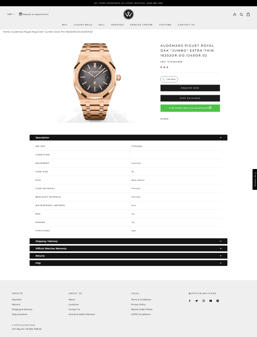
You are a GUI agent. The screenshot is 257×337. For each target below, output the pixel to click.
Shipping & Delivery (22, 309)
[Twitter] (175, 118)
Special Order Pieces (141, 309)
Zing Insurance (19, 314)
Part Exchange (190, 98)
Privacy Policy (138, 304)
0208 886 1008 (155, 3)
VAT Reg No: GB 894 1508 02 (26, 329)
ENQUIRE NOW (190, 88)
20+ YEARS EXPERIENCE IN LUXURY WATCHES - (120, 3)
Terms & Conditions (141, 299)
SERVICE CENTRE (141, 24)
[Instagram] (204, 301)
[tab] (128, 137)
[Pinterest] (179, 118)
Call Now (171, 79)
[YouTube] (211, 301)
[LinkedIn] (218, 301)
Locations (74, 304)
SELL (101, 24)
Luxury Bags (83, 24)
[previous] (50, 81)
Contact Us (74, 309)
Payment (16, 299)
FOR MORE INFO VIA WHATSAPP (189, 108)
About (72, 299)
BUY (65, 24)
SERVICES (117, 24)
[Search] (241, 14)
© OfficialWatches (23, 325)
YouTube (165, 24)
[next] (139, 81)
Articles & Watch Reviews (82, 314)
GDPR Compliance (141, 314)
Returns (16, 304)
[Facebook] (171, 118)
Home (6, 31)
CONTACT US (186, 24)
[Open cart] (248, 14)
